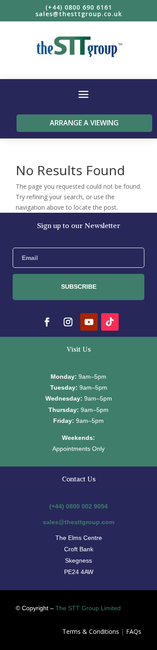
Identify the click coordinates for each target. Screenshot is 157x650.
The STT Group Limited (88, 608)
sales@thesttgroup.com (78, 522)
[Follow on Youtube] (89, 322)
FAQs (133, 631)
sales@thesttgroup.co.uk (78, 14)
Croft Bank (78, 549)
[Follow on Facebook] (47, 322)
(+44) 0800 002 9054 (78, 506)
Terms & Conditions (90, 631)
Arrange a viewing (84, 123)
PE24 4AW (78, 571)
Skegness (78, 560)
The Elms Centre (78, 537)
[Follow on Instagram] (68, 322)
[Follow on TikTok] (110, 322)
